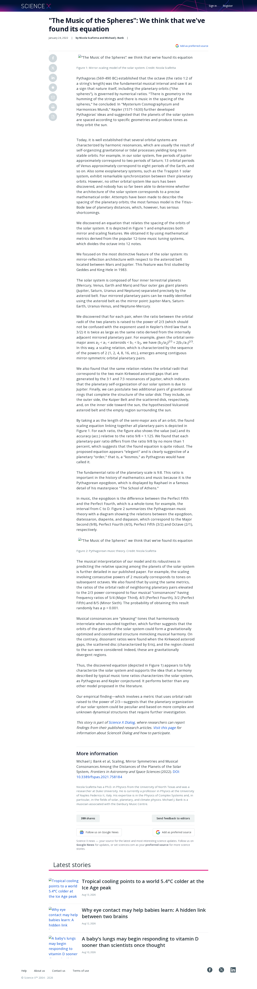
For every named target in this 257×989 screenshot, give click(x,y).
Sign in (213, 6)
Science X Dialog (122, 722)
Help (24, 970)
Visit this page (164, 727)
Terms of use (81, 970)
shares (88, 818)
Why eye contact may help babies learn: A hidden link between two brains (144, 913)
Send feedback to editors (173, 818)
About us (39, 970)
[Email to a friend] (53, 97)
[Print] (53, 107)
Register (228, 6)
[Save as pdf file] (53, 117)
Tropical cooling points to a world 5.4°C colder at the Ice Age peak (143, 884)
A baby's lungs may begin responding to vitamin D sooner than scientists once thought (140, 941)
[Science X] (36, 6)
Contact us (58, 970)
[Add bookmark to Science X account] (53, 87)
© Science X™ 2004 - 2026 (37, 977)
